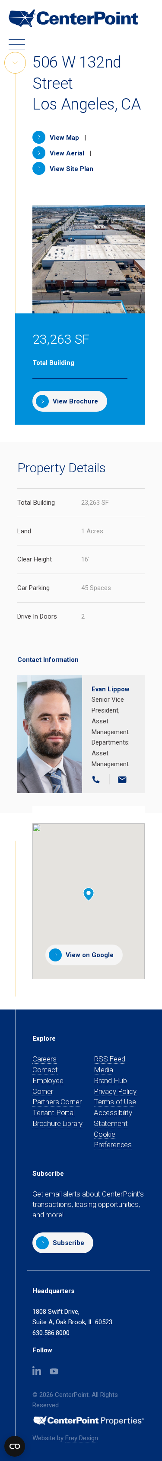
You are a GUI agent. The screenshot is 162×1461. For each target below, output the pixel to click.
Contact (45, 1069)
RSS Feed (109, 1059)
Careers (44, 1059)
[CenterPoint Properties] (73, 18)
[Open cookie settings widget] (14, 1446)
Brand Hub (110, 1080)
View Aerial (66, 153)
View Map (63, 138)
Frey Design (81, 1438)
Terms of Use (115, 1101)
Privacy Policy (115, 1091)
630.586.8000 (51, 1333)
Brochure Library (57, 1123)
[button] (62, 1242)
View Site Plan (70, 169)
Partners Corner (56, 1101)
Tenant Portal (53, 1112)
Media (103, 1069)
